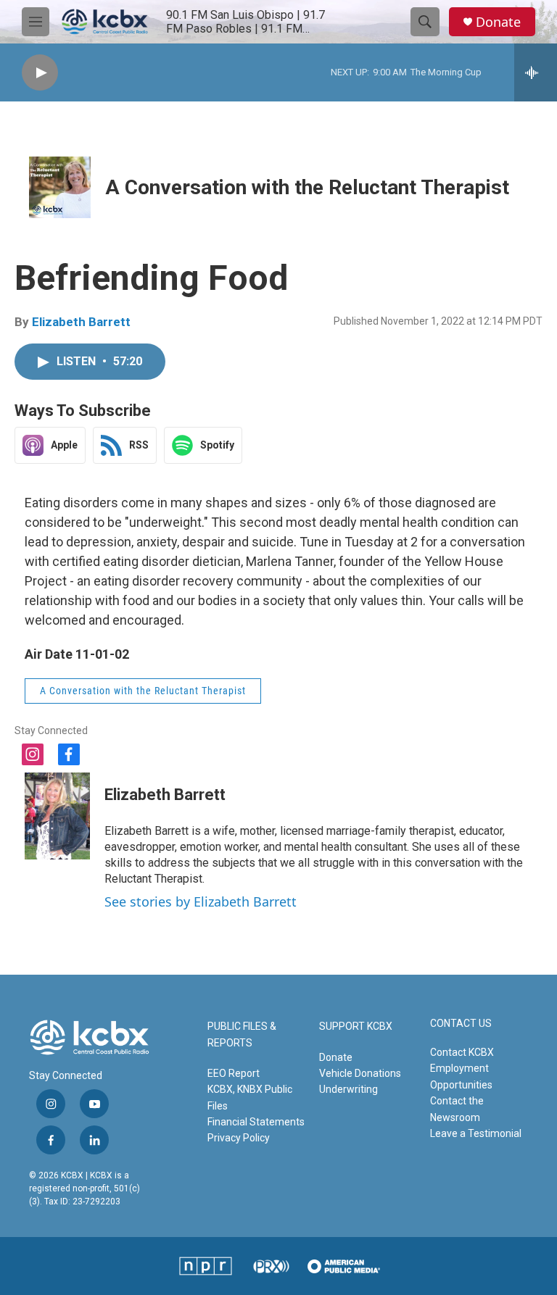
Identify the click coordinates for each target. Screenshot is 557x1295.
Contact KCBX (462, 1052)
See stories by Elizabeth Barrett (200, 901)
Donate (498, 22)
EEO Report (233, 1073)
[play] (39, 72)
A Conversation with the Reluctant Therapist (307, 187)
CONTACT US (461, 1023)
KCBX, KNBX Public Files (249, 1097)
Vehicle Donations (360, 1073)
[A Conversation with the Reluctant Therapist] (60, 187)
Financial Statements (256, 1122)
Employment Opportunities (461, 1076)
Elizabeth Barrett (81, 322)
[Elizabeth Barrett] (57, 816)
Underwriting (348, 1089)
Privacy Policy (238, 1138)
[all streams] (535, 72)
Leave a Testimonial (475, 1133)
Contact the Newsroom (457, 1109)
